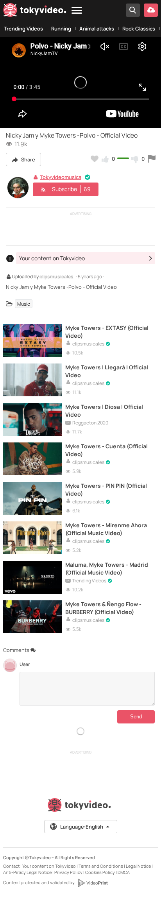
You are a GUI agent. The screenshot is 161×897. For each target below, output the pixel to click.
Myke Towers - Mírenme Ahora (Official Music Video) (106, 528)
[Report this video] (152, 158)
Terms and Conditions (101, 866)
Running (61, 28)
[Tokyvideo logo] (34, 11)
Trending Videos (23, 28)
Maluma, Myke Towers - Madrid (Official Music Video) (106, 568)
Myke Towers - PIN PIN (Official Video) (106, 489)
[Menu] (77, 11)
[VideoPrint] (92, 883)
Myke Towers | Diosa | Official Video (104, 410)
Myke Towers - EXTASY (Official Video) (106, 331)
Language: (81, 826)
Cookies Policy (100, 872)
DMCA (124, 872)
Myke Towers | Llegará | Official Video (106, 370)
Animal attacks (96, 28)
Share (27, 159)
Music (23, 304)
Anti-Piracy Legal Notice (27, 872)
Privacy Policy (68, 872)
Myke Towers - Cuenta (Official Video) (106, 449)
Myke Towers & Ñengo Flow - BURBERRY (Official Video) (103, 607)
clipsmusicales (56, 277)
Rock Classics (138, 28)
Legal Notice (138, 866)
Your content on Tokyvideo (49, 866)
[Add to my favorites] (94, 158)
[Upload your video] (151, 10)
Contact (11, 866)
